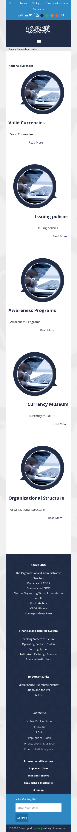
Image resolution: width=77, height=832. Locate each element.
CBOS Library (38, 608)
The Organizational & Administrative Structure (38, 575)
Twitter (30, 15)
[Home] (38, 29)
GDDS (38, 695)
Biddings (36, 3)
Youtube (37, 15)
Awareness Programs (32, 310)
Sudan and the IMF (38, 690)
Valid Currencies (26, 122)
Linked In (26, 15)
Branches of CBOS (38, 583)
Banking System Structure (38, 639)
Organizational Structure (36, 498)
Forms (23, 3)
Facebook (34, 15)
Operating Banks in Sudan (38, 644)
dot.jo (40, 828)
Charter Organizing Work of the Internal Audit (39, 595)
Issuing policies (52, 216)
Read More (36, 142)
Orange (52, 15)
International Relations (38, 761)
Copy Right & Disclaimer (38, 783)
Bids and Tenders (38, 775)
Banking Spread (38, 649)
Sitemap (38, 790)
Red (57, 15)
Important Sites (38, 768)
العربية (19, 15)
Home (12, 3)
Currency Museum (48, 404)
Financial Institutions (38, 659)
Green (47, 15)
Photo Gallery (38, 603)
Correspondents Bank (56, 3)
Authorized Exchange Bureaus (38, 654)
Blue (42, 15)
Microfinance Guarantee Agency (38, 685)
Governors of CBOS (38, 588)
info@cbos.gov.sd (44, 749)
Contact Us (38, 9)
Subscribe (22, 817)
